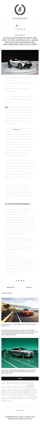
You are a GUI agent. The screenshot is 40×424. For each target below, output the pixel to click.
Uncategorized (20, 35)
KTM (20, 389)
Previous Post (11, 287)
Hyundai (9, 389)
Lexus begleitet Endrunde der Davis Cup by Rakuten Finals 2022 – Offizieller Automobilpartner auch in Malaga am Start (18, 371)
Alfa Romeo (16, 383)
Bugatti (8, 386)
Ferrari (24, 386)
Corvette (14, 386)
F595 (20, 386)
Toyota (32, 398)
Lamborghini (27, 389)
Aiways (9, 383)
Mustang (33, 392)
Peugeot (14, 394)
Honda (3, 389)
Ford (30, 386)
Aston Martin (24, 383)
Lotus (9, 392)
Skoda (14, 398)
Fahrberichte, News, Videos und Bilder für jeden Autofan (20, 418)
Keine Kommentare (26, 47)
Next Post (29, 287)
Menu (21, 26)
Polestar (20, 394)
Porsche (26, 394)
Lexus (4, 392)
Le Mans (34, 389)
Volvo (4, 400)
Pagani (8, 394)
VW (9, 400)
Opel (3, 394)
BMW (3, 386)
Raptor (8, 398)
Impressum (9, 407)
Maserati (15, 392)
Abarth (3, 383)
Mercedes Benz (24, 392)
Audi (32, 383)
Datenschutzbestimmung (25, 407)
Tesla (26, 398)
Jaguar (15, 389)
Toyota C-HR (16, 129)
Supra (21, 398)
